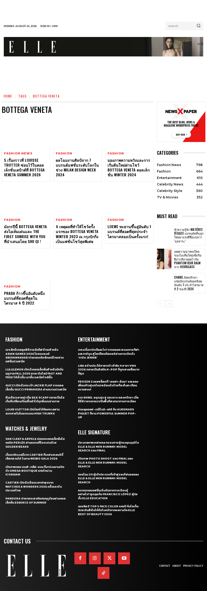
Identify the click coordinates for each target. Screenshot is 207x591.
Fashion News (18, 153)
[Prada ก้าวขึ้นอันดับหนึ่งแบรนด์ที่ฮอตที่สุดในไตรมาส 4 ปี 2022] (26, 266)
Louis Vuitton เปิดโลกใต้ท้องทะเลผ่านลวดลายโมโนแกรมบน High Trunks (32, 411)
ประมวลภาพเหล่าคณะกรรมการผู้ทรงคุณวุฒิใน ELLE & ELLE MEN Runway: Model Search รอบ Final (108, 446)
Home (8, 96)
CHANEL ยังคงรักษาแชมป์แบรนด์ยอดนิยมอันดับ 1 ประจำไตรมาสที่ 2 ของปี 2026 (188, 283)
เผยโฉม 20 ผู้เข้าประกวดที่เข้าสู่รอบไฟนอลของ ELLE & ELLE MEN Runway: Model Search (108, 478)
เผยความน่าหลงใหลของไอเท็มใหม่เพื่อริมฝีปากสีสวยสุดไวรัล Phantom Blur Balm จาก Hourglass (187, 259)
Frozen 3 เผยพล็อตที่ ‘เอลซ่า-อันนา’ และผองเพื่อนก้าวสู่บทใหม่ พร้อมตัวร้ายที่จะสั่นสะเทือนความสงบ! (108, 385)
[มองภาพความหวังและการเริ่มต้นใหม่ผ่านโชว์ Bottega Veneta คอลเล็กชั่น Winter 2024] (129, 133)
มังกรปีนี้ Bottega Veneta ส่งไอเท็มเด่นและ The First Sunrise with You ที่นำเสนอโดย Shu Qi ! (25, 234)
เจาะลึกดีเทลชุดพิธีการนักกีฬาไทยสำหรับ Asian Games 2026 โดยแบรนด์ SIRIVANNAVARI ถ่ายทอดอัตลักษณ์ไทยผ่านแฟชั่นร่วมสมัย (34, 355)
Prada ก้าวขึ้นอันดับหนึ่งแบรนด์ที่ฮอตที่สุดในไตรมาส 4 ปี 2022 (24, 298)
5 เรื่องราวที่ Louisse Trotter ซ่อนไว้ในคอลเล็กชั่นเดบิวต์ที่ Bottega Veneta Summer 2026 (24, 167)
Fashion (64, 153)
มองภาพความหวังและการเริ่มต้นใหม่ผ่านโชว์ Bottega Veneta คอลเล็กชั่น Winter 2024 (129, 167)
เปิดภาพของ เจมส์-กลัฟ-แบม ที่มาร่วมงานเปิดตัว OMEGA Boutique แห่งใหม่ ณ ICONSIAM (34, 471)
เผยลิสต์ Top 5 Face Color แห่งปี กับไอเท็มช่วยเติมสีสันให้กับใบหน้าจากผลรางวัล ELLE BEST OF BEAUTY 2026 (108, 510)
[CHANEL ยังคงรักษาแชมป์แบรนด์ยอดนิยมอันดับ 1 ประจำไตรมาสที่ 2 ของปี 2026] (164, 283)
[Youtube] (124, 558)
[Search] (198, 26)
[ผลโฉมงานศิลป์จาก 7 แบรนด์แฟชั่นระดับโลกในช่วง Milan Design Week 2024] (77, 133)
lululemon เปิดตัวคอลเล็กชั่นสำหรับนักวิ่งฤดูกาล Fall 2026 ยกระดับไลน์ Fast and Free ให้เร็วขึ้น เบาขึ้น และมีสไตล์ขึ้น (34, 373)
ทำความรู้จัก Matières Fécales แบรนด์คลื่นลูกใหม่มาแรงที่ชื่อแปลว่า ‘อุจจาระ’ (189, 235)
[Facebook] (80, 558)
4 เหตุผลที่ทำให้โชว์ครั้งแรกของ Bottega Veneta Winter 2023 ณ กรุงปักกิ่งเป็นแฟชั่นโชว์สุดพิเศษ (77, 234)
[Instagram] (95, 558)
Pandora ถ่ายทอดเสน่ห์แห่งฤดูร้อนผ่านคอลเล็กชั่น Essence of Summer (35, 500)
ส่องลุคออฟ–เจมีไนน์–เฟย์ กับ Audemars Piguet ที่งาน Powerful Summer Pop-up (107, 413)
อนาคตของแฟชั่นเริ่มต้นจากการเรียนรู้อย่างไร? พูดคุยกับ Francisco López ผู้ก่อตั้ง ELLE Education (107, 494)
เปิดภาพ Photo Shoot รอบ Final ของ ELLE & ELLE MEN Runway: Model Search (105, 462)
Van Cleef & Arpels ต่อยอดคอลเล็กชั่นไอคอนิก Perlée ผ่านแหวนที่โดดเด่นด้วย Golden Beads (35, 443)
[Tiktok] (103, 573)
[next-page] (168, 303)
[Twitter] (109, 558)
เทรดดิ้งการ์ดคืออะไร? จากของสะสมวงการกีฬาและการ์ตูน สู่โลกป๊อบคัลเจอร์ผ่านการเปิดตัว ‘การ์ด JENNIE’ (108, 353)
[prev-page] (160, 303)
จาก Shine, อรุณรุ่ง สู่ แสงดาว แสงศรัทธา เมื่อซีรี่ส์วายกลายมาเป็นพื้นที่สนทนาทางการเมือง (108, 399)
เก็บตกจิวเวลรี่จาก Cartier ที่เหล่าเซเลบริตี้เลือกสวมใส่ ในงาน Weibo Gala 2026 (34, 456)
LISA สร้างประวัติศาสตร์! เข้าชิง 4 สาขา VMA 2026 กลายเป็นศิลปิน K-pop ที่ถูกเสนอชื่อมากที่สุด (108, 369)
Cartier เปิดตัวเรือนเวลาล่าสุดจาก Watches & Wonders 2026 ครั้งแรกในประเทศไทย (33, 486)
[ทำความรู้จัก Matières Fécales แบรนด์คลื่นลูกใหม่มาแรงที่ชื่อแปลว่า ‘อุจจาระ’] (164, 235)
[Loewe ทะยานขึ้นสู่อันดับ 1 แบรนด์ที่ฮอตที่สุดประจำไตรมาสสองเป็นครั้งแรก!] (129, 199)
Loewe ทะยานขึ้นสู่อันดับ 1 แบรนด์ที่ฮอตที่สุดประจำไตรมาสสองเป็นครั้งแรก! (129, 231)
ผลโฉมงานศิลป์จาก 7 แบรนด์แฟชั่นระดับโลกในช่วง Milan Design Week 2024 (77, 167)
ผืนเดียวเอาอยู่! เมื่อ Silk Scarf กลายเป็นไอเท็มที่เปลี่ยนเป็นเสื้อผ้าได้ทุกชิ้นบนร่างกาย (34, 399)
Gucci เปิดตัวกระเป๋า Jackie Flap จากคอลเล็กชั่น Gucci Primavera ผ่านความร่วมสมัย (36, 387)
